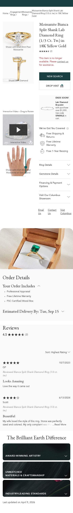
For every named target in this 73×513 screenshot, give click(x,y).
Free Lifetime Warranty (19, 296)
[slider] (25, 167)
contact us (62, 62)
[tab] (36, 451)
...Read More (59, 425)
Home (5, 13)
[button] (54, 165)
